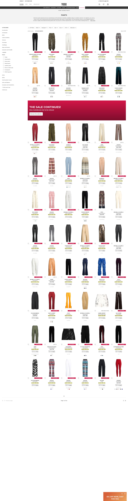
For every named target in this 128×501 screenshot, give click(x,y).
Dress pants (7, 61)
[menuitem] (21, 4)
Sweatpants (7, 69)
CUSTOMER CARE (28, 1)
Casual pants (7, 59)
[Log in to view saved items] (103, 4)
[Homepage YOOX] (64, 4)
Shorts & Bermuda (9, 67)
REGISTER (102, 1)
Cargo (6, 57)
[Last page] (125, 401)
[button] (14, 30)
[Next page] (119, 400)
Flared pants (7, 63)
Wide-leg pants (8, 71)
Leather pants (8, 65)
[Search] (99, 4)
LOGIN (106, 1)
